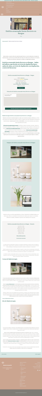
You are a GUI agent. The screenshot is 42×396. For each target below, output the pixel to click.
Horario (17, 82)
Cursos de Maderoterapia (10, 5)
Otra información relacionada (21, 238)
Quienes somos (37, 363)
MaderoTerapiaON (23, 362)
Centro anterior (3, 354)
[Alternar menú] (38, 2)
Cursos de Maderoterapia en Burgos (8, 298)
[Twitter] (39, 370)
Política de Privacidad (36, 366)
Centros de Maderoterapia (10, 3)
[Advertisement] (21, 48)
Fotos (19, 82)
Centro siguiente (38, 354)
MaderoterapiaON (5, 41)
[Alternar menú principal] (40, 14)
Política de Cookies (37, 367)
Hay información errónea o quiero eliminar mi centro (22, 0)
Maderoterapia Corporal (23, 369)
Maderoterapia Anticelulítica (23, 377)
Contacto (7, 10)
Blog (7, 8)
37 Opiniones (26, 79)
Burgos (21, 36)
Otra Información (23, 82)
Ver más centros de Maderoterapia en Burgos (21, 108)
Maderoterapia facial (23, 373)
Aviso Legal (38, 365)
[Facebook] (37, 370)
